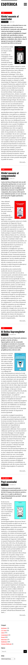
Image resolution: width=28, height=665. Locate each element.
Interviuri (4, 639)
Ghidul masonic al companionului (10, 174)
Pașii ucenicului (9, 481)
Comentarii (4, 635)
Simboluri (7, 478)
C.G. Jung (3, 630)
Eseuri (3, 637)
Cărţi (3, 12)
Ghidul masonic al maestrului (10, 18)
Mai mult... (23, 162)
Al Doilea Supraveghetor (13, 331)
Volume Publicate (6, 644)
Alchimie (4, 628)
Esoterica (9, 4)
